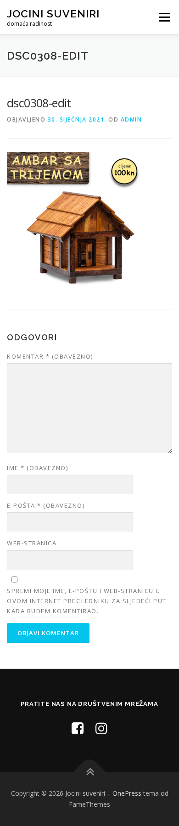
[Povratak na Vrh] (89, 772)
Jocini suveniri (53, 13)
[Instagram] (101, 728)
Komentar (50, 356)
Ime (37, 468)
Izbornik (164, 17)
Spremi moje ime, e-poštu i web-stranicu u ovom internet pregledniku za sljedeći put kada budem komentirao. (87, 601)
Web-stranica (31, 543)
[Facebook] (78, 728)
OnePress (126, 793)
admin (131, 119)
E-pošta (45, 505)
